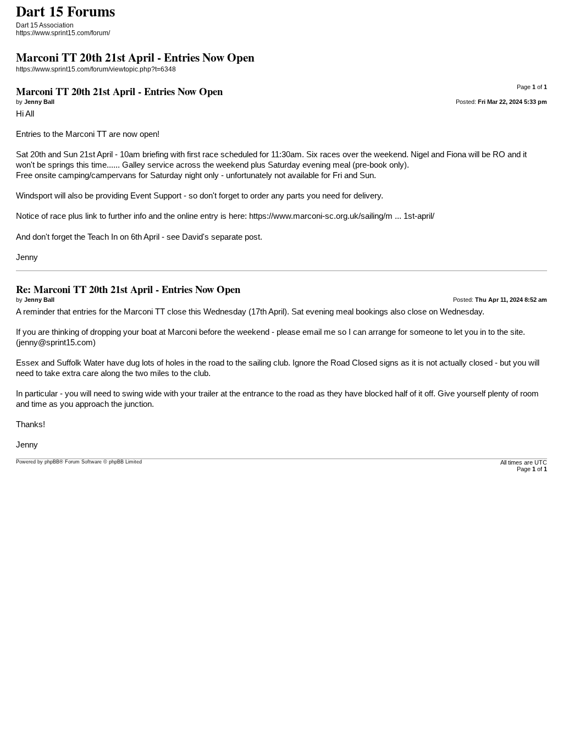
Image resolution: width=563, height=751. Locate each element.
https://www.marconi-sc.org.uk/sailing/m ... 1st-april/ (341, 216)
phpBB (52, 462)
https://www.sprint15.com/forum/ (63, 33)
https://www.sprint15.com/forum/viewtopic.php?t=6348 (96, 69)
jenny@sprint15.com (56, 342)
